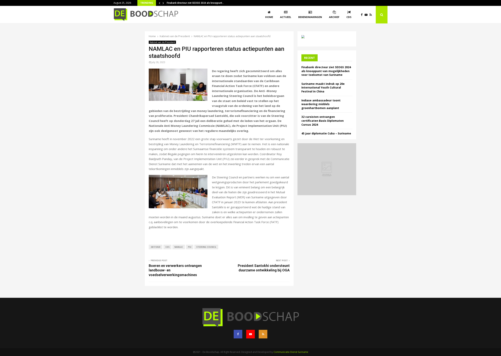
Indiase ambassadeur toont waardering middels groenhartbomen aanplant (321, 104)
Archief (334, 17)
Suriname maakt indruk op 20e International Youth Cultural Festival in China (323, 87)
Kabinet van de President (162, 42)
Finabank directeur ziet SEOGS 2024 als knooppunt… (195, 3)
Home (269, 17)
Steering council (206, 247)
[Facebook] (363, 15)
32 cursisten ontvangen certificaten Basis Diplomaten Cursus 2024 (322, 120)
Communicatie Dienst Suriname (291, 352)
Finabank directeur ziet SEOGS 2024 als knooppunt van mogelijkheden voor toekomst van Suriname (326, 71)
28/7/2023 (155, 247)
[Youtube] (367, 15)
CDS (348, 17)
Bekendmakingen (310, 17)
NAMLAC (178, 247)
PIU (189, 247)
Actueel (285, 17)
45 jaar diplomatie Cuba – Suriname (326, 133)
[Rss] (371, 15)
